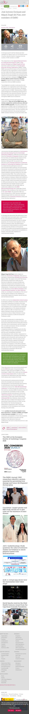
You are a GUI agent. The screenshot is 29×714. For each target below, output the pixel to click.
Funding (3, 639)
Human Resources (20, 666)
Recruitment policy (5, 666)
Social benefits (4, 668)
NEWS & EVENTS (4, 674)
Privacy (21, 694)
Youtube (19, 6)
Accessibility (13, 695)
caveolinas (14, 427)
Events (3, 677)
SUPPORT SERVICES (4, 651)
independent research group (20, 300)
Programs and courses (21, 653)
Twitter (21, 6)
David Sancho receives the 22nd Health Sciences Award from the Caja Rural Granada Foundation (15, 605)
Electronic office (5, 647)
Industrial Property (20, 658)
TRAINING (16, 651)
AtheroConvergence (7, 394)
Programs (18, 635)
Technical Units (19, 639)
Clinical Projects (19, 642)
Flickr (25, 6)
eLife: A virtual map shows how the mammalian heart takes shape (15, 582)
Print (6, 48)
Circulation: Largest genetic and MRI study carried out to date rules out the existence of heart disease (15, 510)
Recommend (20, 48)
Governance (4, 637)
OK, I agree (11, 710)
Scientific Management (21, 649)
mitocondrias (22, 427)
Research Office (5, 655)
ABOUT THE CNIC (4, 633)
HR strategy (4, 669)
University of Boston (15, 196)
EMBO (8, 427)
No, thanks (18, 710)
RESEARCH (16, 633)
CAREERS (2, 661)
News (2, 676)
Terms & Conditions (13, 694)
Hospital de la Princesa (21, 277)
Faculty (17, 641)
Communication (5, 653)
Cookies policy (5, 695)
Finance (17, 668)
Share (12, 48)
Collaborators (4, 641)
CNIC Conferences (20, 647)
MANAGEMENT (18, 661)
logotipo (7, 1)
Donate (7, 6)
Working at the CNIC (6, 664)
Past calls (18, 657)
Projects (3, 658)
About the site (4, 694)
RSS (27, 6)
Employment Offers (5, 663)
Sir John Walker (7, 191)
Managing (18, 663)
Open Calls (18, 655)
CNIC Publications (20, 644)
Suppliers (3, 646)
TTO (2, 657)
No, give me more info (14, 707)
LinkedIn (23, 6)
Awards (3, 671)
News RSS (3, 682)
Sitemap (19, 695)
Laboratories (18, 637)
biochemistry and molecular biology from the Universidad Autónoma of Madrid (14, 153)
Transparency (13, 6)
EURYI (6, 369)
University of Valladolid (13, 275)
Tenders (3, 644)
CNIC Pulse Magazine (6, 679)
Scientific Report (19, 646)
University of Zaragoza (12, 156)
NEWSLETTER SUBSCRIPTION (7, 685)
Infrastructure (19, 669)
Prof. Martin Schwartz (17, 288)
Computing (18, 664)
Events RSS (4, 681)
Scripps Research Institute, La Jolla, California (13, 290)
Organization (4, 635)
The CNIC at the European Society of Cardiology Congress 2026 (14, 439)
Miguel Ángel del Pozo (19, 64)
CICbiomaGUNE (5, 398)
